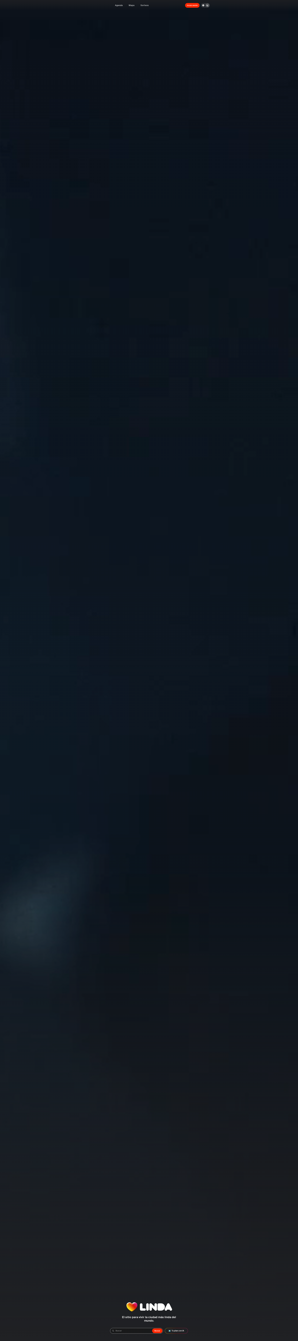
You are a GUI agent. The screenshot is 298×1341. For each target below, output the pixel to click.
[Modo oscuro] (207, 5)
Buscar (157, 1331)
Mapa (131, 5)
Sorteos (145, 5)
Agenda (119, 5)
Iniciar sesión (192, 5)
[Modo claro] (203, 5)
